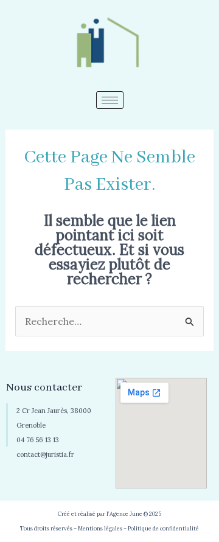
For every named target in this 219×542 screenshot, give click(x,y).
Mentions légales (100, 528)
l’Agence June (124, 513)
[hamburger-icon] (109, 100)
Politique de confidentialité (163, 528)
